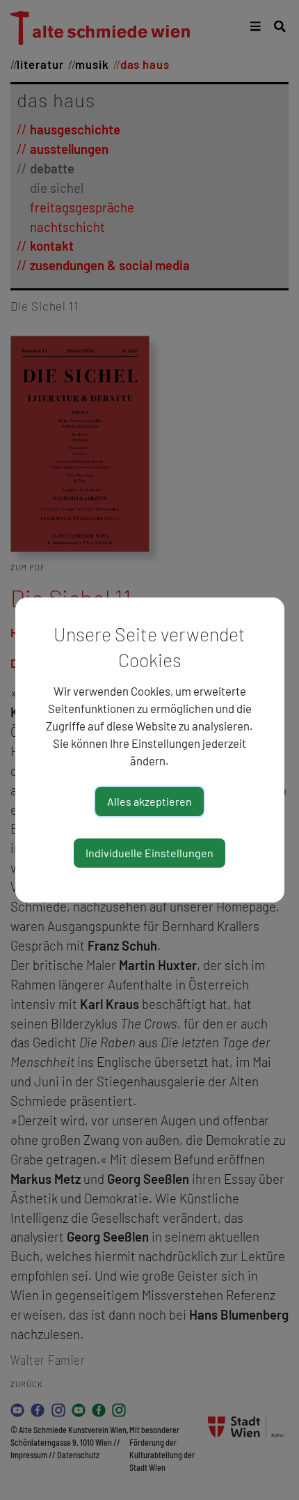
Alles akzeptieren (149, 801)
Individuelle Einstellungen (149, 852)
